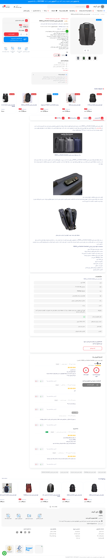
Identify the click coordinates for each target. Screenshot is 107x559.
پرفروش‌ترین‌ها (62, 10)
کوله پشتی (98, 128)
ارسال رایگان (60, 23)
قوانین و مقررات (101, 538)
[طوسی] (58, 55)
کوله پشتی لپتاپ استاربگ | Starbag (53, 18)
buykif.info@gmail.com (92, 523)
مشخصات (85, 118)
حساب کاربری (101, 531)
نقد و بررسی (97, 118)
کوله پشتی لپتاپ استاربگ (76, 472)
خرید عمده (78, 538)
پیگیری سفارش (26, 10)
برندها (45, 10)
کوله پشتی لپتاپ (95, 14)
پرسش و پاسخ (73, 118)
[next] (3, 100)
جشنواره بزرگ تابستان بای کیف (85, 10)
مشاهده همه (4, 478)
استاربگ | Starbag (62, 26)
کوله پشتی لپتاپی (64, 472)
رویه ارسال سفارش (53, 533)
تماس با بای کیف (77, 533)
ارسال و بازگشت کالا (100, 535)
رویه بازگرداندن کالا (53, 535)
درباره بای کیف (77, 531)
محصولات (53, 10)
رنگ (67, 52)
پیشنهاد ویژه (72, 10)
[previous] (103, 100)
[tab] (98, 117)
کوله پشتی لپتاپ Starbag (90, 472)
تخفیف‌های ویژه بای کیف (53, 23)
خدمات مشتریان (36, 10)
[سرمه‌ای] (66, 55)
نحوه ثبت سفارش (53, 531)
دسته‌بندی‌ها (100, 10)
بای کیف (102, 14)
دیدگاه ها (59, 118)
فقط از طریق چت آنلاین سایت (91, 518)
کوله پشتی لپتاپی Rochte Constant (50, 472)
